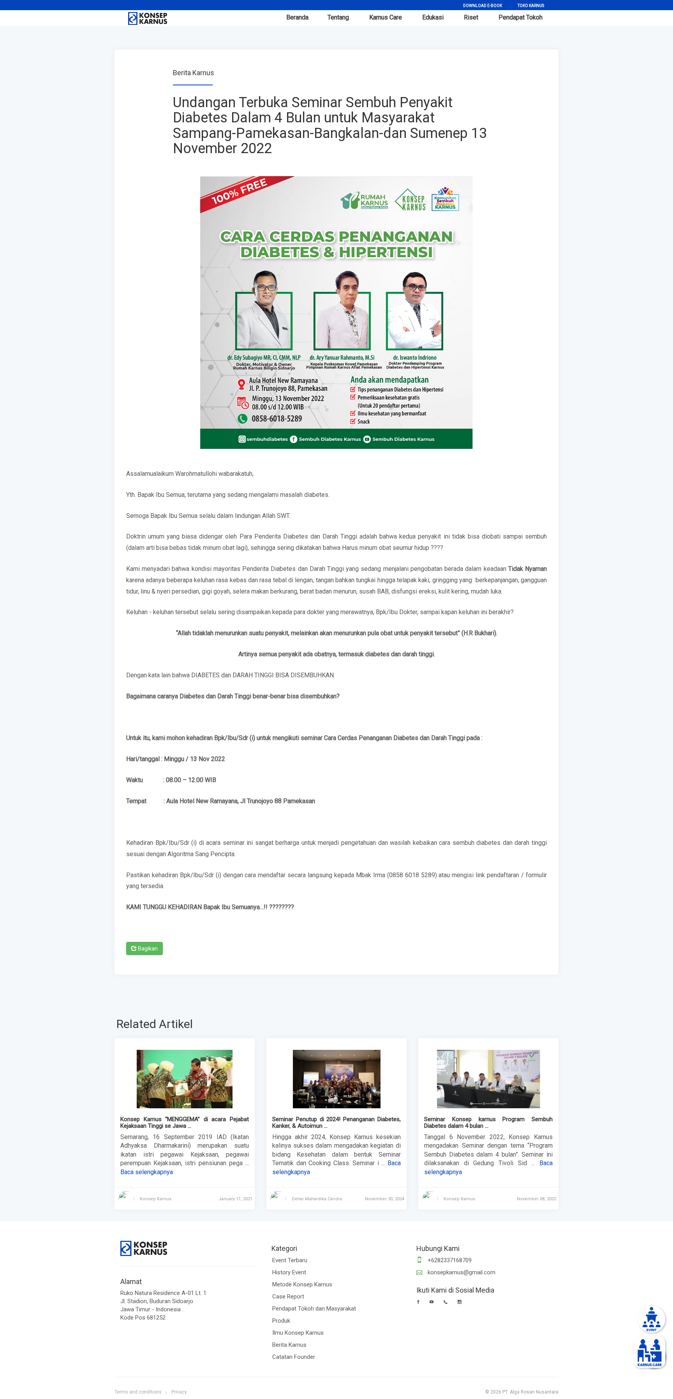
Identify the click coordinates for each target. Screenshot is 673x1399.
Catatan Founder (293, 1356)
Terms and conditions (138, 1392)
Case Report (288, 1296)
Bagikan (147, 948)
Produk (281, 1320)
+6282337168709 (449, 1260)
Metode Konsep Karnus (302, 1284)
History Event (289, 1272)
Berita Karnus (289, 1344)
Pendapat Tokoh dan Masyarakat (314, 1308)
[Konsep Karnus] (143, 17)
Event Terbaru (289, 1260)
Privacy (179, 1392)
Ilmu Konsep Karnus (298, 1332)
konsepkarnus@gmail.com (460, 1272)
